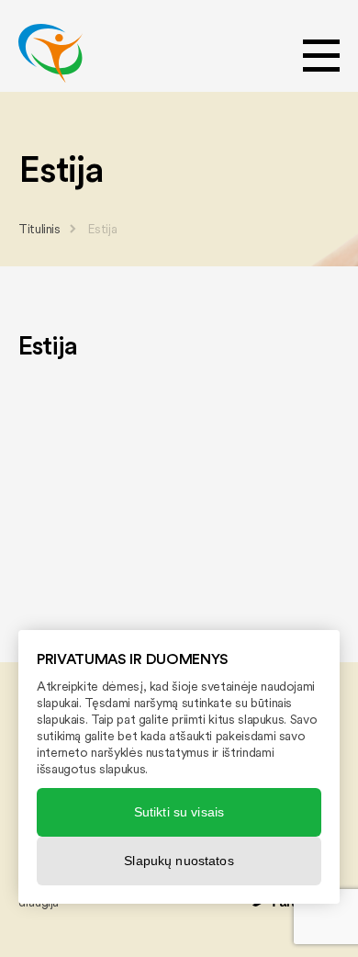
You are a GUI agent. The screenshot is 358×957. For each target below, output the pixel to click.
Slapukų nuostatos (178, 860)
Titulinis (39, 228)
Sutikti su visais (179, 812)
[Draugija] (50, 53)
